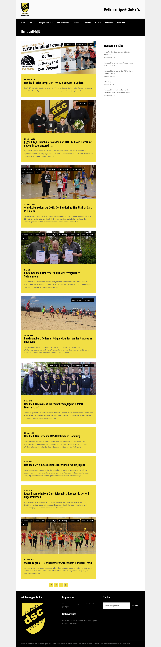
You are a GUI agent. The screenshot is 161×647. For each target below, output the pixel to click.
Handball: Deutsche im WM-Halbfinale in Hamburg (52, 436)
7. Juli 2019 (27, 270)
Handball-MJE (69, 45)
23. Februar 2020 (29, 139)
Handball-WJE (81, 45)
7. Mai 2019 (28, 401)
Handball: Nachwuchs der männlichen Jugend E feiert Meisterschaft (53, 405)
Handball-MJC (39, 235)
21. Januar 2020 (29, 204)
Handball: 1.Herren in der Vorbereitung (118, 63)
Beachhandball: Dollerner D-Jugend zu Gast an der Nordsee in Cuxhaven (58, 340)
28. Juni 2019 (28, 335)
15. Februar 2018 (29, 559)
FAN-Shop (107, 82)
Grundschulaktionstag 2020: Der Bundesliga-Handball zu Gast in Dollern (58, 209)
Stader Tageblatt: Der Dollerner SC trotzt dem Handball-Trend (58, 563)
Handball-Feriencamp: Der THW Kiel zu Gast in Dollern (54, 83)
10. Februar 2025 (29, 79)
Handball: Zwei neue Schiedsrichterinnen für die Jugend (54, 465)
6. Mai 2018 (28, 462)
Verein (91, 45)
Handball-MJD (39, 169)
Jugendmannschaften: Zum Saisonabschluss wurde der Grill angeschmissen (56, 495)
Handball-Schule (63, 169)
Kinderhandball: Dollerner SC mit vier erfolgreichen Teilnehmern (52, 274)
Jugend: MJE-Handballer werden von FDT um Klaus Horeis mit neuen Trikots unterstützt (58, 143)
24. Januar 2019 (29, 433)
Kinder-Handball (27, 173)
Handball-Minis (27, 169)
